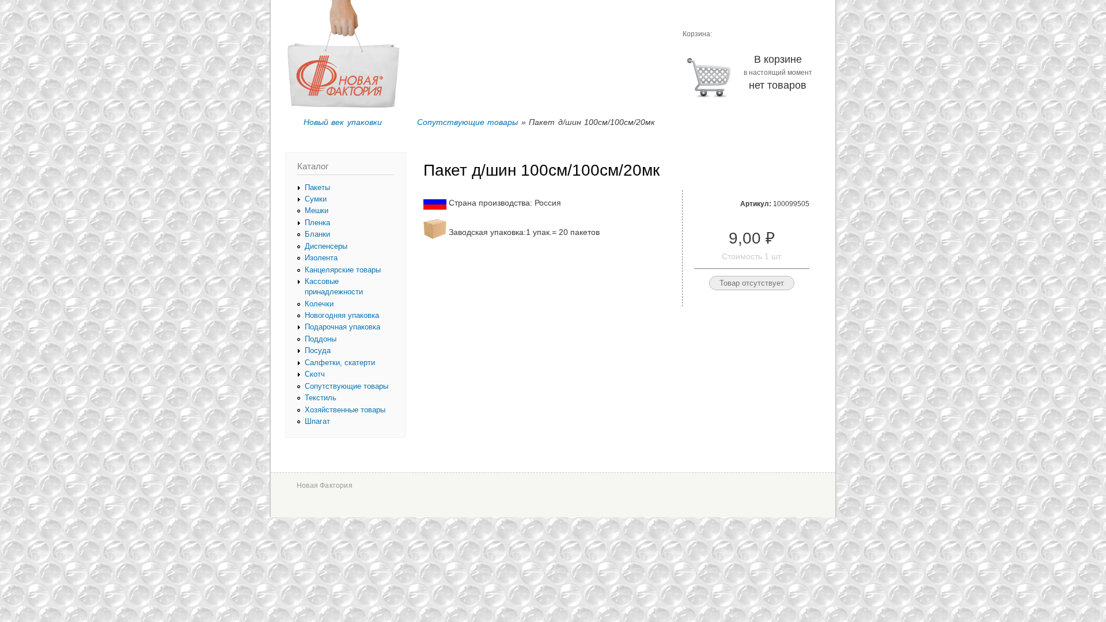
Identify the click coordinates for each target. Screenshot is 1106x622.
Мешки (316, 210)
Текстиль (320, 397)
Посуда (318, 350)
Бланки (317, 234)
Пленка (317, 222)
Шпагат (317, 421)
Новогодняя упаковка (342, 315)
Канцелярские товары (343, 270)
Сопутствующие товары (467, 122)
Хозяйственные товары (345, 409)
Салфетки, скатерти (340, 362)
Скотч (315, 374)
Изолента (321, 257)
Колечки (319, 303)
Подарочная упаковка (342, 327)
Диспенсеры (326, 246)
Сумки (316, 199)
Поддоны (320, 339)
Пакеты (317, 187)
